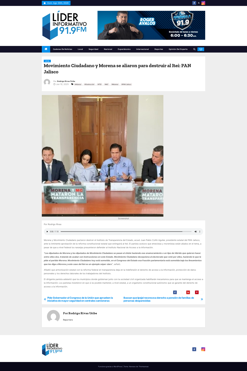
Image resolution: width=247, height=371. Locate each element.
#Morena (115, 84)
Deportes (159, 49)
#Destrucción (89, 84)
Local (80, 49)
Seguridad (93, 49)
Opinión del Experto (178, 49)
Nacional (108, 49)
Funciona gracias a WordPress (110, 366)
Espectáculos (124, 49)
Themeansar (143, 366)
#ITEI (99, 84)
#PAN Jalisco (126, 84)
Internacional (142, 49)
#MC (106, 84)
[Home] (46, 49)
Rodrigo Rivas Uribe (66, 81)
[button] (194, 49)
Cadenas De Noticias (62, 49)
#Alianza (78, 84)
